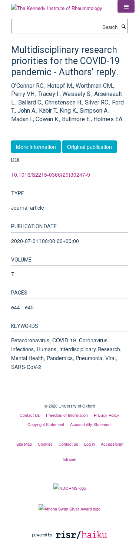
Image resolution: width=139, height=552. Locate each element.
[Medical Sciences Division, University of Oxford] (69, 399)
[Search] (123, 26)
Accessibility (112, 444)
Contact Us (30, 415)
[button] (126, 6)
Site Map (24, 444)
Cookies (45, 444)
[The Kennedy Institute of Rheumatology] (56, 5)
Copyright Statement (45, 424)
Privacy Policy (106, 415)
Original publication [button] (89, 146)
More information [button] (36, 146)
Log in (89, 444)
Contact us (68, 444)
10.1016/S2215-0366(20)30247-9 (50, 174)
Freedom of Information (67, 415)
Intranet (69, 459)
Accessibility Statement (91, 424)
